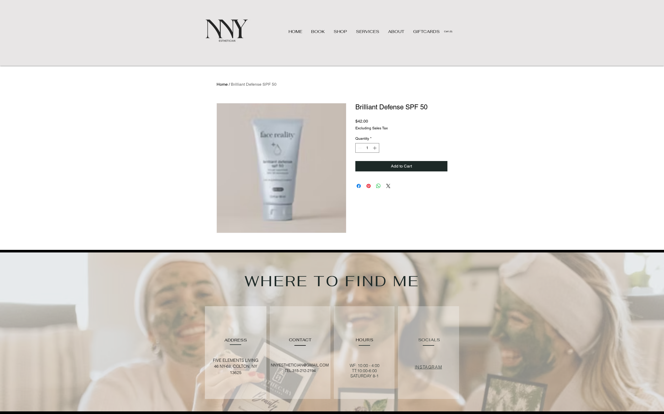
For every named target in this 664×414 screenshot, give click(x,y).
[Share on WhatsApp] (378, 186)
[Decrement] (359, 147)
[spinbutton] (367, 147)
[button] (448, 31)
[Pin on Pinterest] (368, 186)
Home (222, 84)
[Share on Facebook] (359, 186)
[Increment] (375, 147)
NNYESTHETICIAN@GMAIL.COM (300, 365)
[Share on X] (388, 186)
